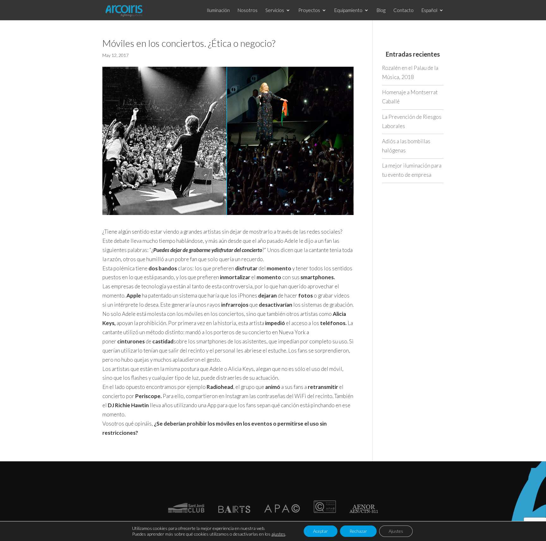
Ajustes (396, 531)
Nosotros (248, 10)
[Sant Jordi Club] (186, 510)
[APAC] (282, 510)
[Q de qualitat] (325, 510)
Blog (381, 10)
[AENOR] (363, 510)
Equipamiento (348, 10)
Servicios (274, 10)
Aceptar (320, 531)
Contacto (403, 10)
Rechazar (358, 531)
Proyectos (309, 10)
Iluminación (218, 10)
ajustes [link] (278, 534)
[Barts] (234, 510)
